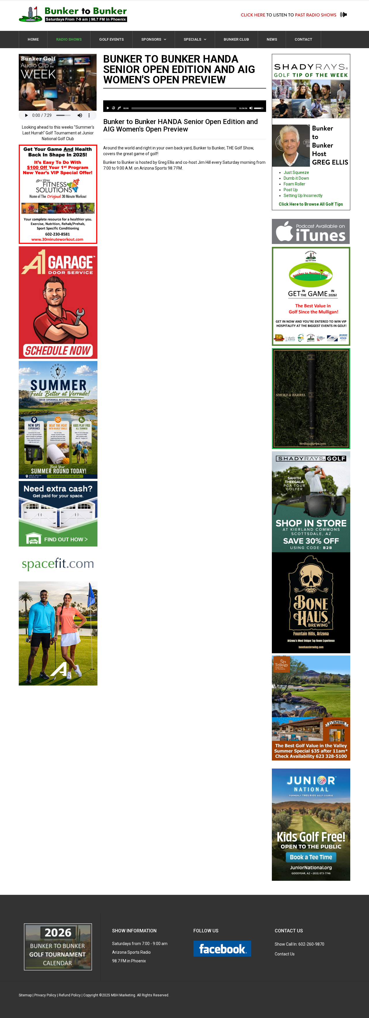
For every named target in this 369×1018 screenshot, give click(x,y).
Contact (303, 39)
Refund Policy (70, 995)
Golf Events (111, 39)
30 (113, 108)
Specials (193, 39)
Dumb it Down (296, 178)
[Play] (107, 108)
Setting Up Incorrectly (303, 195)
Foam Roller (294, 184)
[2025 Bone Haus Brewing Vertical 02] (311, 603)
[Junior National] (311, 825)
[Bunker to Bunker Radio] (73, 14)
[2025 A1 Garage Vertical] (58, 303)
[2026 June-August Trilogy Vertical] (311, 709)
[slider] (183, 108)
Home (33, 39)
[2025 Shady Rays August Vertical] (311, 501)
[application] (184, 106)
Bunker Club (236, 39)
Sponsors (151, 39)
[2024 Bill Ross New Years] (58, 195)
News (272, 39)
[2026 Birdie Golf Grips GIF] (311, 399)
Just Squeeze (296, 172)
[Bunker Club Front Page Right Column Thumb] (311, 297)
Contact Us (285, 954)
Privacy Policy (45, 995)
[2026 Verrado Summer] (58, 420)
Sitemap (25, 995)
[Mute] (251, 108)
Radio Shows (69, 39)
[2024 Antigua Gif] (58, 633)
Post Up (291, 189)
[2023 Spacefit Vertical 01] (58, 531)
